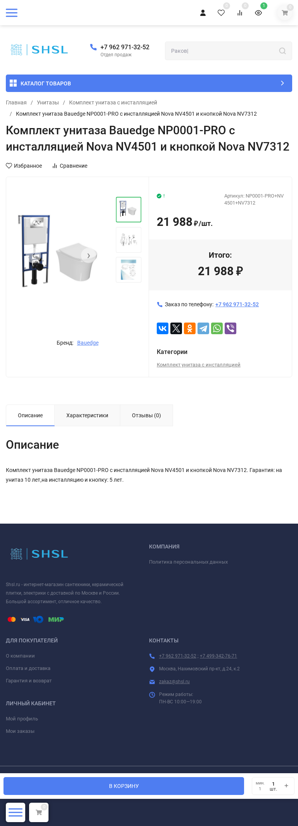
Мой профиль (22, 719)
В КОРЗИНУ (124, 786)
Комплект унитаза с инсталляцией (113, 102)
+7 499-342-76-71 (218, 656)
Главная (16, 102)
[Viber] (230, 328)
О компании (20, 656)
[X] (176, 328)
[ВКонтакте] (162, 328)
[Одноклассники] (190, 328)
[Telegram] (203, 328)
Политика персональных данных (188, 562)
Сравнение (73, 166)
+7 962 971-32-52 (124, 47)
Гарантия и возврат (29, 681)
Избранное (28, 166)
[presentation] (33, 255)
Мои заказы (20, 731)
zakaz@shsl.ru (174, 681)
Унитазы (48, 102)
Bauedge (88, 342)
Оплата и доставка (28, 668)
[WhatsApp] (217, 328)
